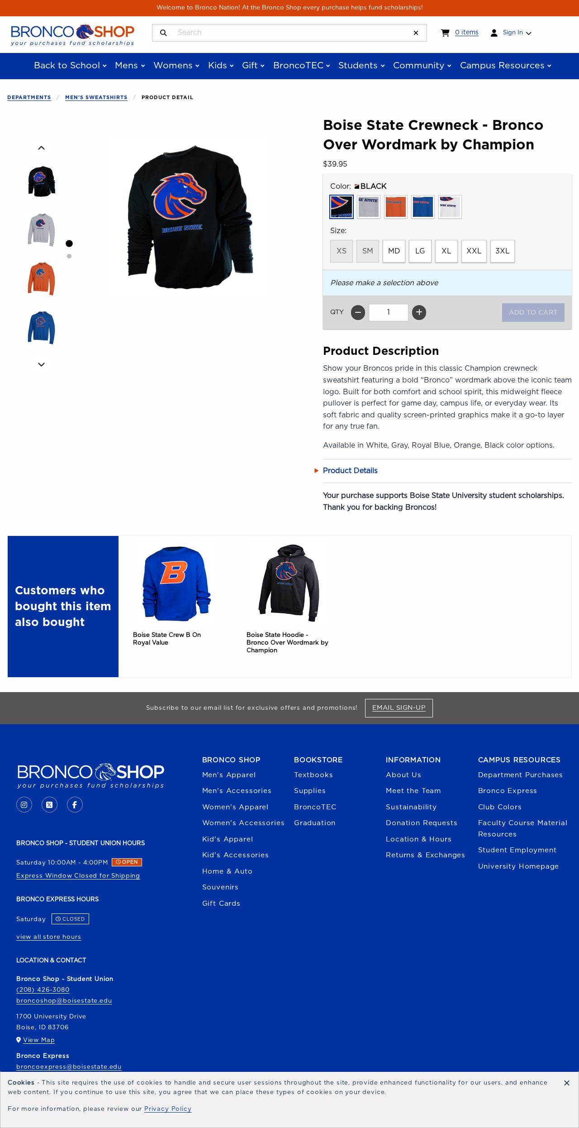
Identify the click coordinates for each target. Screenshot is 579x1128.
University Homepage (519, 866)
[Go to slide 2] (68, 256)
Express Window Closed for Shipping (78, 876)
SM (367, 251)
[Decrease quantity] (358, 312)
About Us (404, 775)
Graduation (315, 823)
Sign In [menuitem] (513, 32)
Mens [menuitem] (126, 65)
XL (446, 251)
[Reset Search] (416, 33)
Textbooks (313, 775)
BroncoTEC (315, 807)
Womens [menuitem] (173, 65)
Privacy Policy (168, 1109)
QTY (337, 312)
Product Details (350, 470)
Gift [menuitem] (250, 65)
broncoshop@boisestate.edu (64, 1001)
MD (394, 251)
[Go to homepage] (72, 34)
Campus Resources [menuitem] (502, 65)
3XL (502, 251)
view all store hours (48, 937)
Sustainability (411, 807)
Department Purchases (521, 775)
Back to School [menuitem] (67, 65)
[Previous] (41, 148)
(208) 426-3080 (43, 990)
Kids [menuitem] (217, 65)
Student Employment (517, 850)
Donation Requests (421, 823)
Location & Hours (418, 839)
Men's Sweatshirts (96, 97)
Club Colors (500, 807)
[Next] (41, 364)
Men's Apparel (229, 775)
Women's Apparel (235, 807)
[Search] (163, 33)
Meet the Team (413, 791)
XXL (474, 251)
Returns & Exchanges (425, 855)
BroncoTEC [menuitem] (298, 65)
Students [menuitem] (358, 65)
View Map (39, 1040)
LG (420, 251)
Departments (29, 97)
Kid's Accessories (235, 855)
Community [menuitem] (419, 65)
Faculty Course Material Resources (523, 828)
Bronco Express (508, 791)
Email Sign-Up (402, 707)
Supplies (310, 791)
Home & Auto (227, 871)
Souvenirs (220, 887)
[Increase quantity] (419, 312)
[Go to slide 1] (68, 243)
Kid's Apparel (227, 839)
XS (341, 251)
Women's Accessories (243, 823)
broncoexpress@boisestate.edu (69, 1067)
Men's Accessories (237, 791)
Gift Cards (221, 903)
